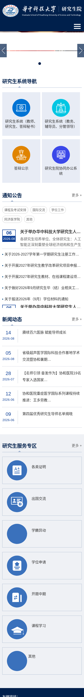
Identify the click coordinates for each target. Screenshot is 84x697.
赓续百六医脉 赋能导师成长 (44, 332)
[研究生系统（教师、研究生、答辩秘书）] (21, 108)
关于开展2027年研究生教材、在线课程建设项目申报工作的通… (43, 277)
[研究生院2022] (42, 10)
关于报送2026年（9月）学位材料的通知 (36, 299)
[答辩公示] (21, 155)
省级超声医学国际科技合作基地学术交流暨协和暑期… (51, 356)
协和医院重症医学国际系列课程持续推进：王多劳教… (51, 397)
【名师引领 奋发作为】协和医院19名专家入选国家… (51, 376)
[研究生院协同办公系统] (61, 155)
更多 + (77, 195)
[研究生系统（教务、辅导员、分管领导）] (61, 108)
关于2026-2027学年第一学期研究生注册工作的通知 (43, 254)
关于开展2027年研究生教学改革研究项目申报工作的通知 (43, 265)
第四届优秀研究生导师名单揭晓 (47, 414)
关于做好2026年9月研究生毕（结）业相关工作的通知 (43, 288)
